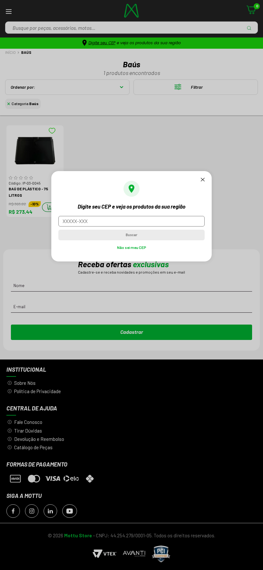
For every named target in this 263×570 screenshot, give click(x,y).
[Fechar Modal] (203, 179)
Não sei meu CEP (131, 247)
